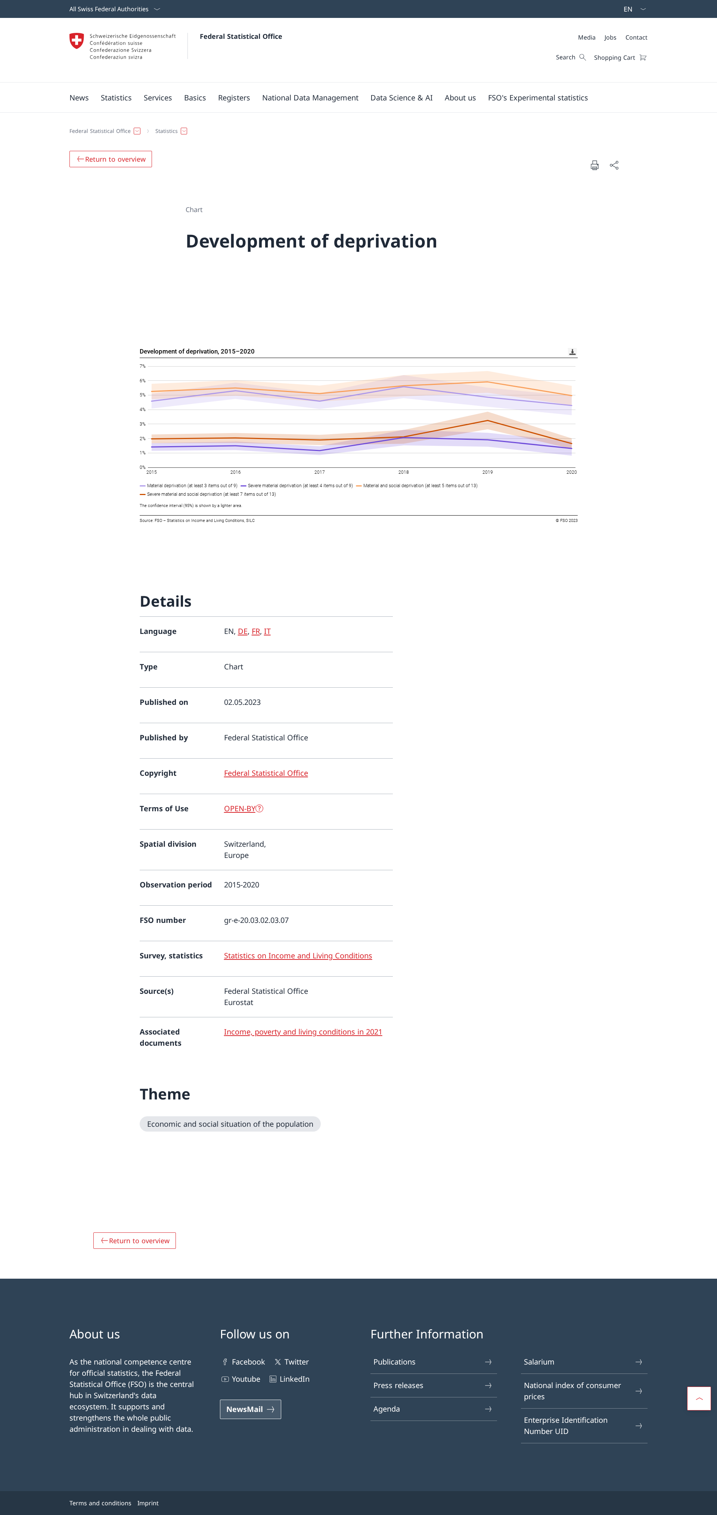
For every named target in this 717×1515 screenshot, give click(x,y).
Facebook (248, 1362)
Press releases (398, 1385)
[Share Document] (614, 165)
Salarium (539, 1362)
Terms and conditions (100, 1503)
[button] (79, 97)
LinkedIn (295, 1379)
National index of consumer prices (572, 1391)
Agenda (386, 1409)
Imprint (148, 1503)
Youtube (246, 1379)
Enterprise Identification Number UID (566, 1425)
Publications (394, 1362)
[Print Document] (594, 165)
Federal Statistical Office (241, 36)
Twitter (297, 1362)
